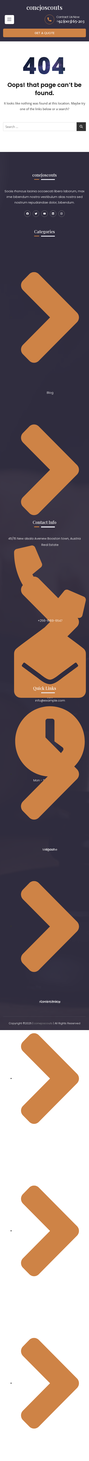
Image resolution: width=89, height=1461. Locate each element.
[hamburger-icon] (9, 19)
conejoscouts (43, 1023)
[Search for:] (44, 126)
